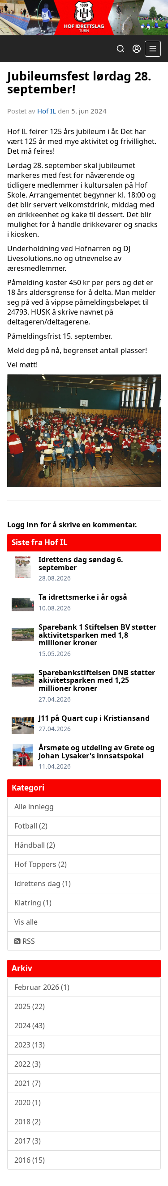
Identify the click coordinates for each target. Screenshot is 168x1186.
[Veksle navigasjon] (153, 49)
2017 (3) (27, 1141)
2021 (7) (27, 1083)
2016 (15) (29, 1160)
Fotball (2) (30, 826)
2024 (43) (29, 1025)
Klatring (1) (33, 903)
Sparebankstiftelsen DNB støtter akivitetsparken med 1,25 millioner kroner (97, 680)
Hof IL (46, 110)
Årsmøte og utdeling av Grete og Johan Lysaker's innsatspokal (97, 752)
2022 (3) (27, 1064)
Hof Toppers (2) (40, 864)
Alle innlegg (34, 807)
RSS (28, 941)
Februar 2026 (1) (41, 987)
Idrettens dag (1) (42, 883)
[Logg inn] (137, 49)
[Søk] (120, 49)
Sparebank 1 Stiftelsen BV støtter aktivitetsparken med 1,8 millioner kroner (97, 635)
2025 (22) (29, 1006)
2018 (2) (27, 1122)
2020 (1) (27, 1102)
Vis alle (26, 922)
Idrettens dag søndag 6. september (81, 563)
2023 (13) (29, 1045)
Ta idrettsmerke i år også (83, 597)
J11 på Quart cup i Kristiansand (94, 718)
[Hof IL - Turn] (84, 17)
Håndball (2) (34, 845)
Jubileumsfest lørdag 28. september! (79, 82)
